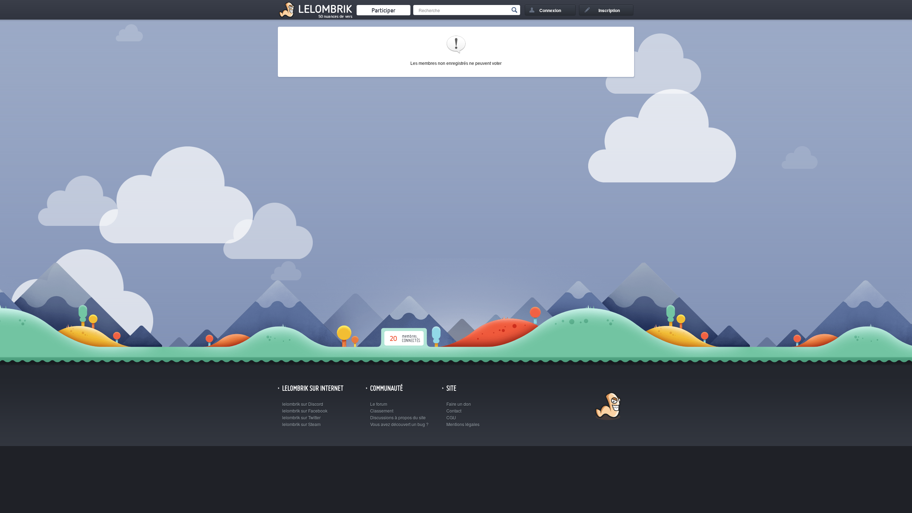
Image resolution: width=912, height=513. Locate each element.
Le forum (378, 404)
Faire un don (458, 404)
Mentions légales (463, 424)
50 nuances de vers (335, 16)
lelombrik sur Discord (302, 404)
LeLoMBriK (607, 407)
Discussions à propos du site (398, 417)
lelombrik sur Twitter (301, 417)
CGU (451, 417)
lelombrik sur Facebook (304, 411)
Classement (381, 411)
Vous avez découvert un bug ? (399, 424)
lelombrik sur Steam (301, 424)
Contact (453, 411)
